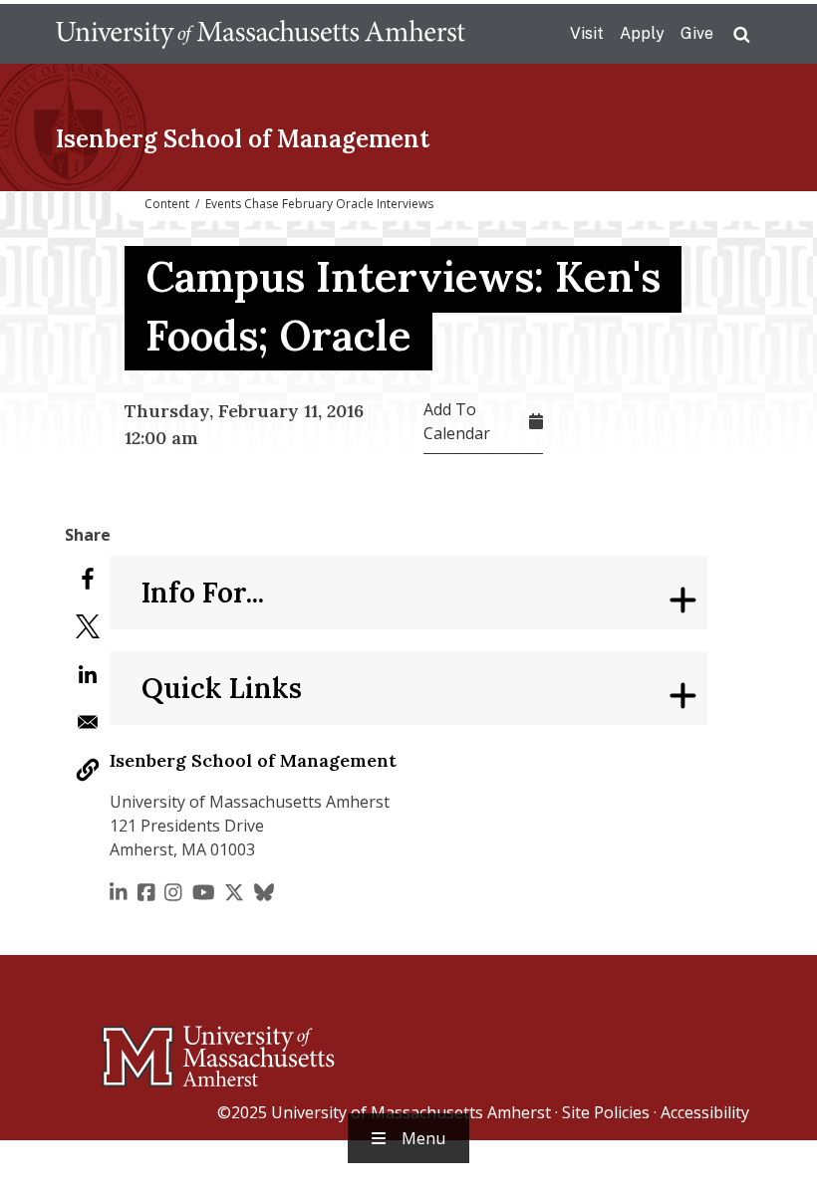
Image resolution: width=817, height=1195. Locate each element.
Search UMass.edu (741, 35)
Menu (423, 1138)
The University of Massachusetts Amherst (260, 34)
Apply (642, 33)
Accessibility (705, 1112)
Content (166, 203)
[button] (88, 770)
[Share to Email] (88, 722)
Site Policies (606, 1112)
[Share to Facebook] (88, 579)
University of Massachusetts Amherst (411, 1112)
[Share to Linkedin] (88, 674)
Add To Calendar (456, 421)
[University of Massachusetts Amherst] (139, 1047)
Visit (587, 33)
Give (697, 33)
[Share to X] (88, 626)
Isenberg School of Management (242, 138)
